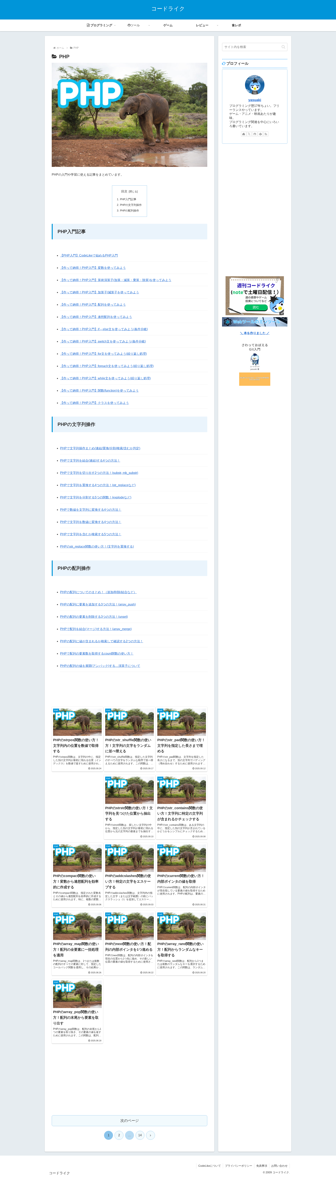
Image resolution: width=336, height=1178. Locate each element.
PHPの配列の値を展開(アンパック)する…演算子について (100, 665)
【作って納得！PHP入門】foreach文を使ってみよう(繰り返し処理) (107, 366)
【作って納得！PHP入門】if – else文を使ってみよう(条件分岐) (104, 329)
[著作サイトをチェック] (243, 133)
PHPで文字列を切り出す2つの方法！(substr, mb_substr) (99, 472)
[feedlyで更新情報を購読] (260, 133)
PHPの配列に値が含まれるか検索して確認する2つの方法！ (101, 641)
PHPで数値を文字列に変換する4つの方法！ (90, 509)
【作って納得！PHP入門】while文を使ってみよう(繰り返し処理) (105, 378)
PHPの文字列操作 (131, 204)
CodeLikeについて (209, 1165)
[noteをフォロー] (254, 133)
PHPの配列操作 (129, 210)
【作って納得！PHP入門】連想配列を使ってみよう (96, 317)
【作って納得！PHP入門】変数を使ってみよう (93, 267)
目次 (124, 191)
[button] (283, 47)
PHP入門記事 (128, 199)
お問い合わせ (279, 1165)
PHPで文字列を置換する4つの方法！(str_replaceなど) (98, 485)
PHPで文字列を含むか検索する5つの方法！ (90, 534)
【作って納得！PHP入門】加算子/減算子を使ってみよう (99, 292)
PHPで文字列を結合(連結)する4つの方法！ (90, 460)
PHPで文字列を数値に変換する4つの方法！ (90, 522)
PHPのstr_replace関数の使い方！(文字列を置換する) (97, 546)
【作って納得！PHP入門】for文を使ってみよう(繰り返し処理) (103, 353)
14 (140, 1135)
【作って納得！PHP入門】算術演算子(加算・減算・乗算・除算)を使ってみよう (115, 280)
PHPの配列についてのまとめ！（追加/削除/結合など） (98, 592)
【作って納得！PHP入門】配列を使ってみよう (93, 304)
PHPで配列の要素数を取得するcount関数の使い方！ (96, 653)
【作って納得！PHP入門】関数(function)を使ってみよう (99, 390)
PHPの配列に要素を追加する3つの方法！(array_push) (98, 604)
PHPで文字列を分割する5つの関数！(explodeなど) (95, 497)
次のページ (129, 1121)
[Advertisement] (129, 690)
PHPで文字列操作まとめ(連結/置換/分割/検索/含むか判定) (100, 448)
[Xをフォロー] (249, 133)
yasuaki (254, 100)
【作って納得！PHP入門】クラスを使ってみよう (94, 402)
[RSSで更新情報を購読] (265, 133)
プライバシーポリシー (238, 1165)
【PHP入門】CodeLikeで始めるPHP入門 (89, 255)
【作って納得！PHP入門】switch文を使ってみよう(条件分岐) (103, 341)
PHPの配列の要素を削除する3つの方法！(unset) (94, 616)
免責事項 (261, 1165)
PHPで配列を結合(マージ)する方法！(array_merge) (96, 629)
